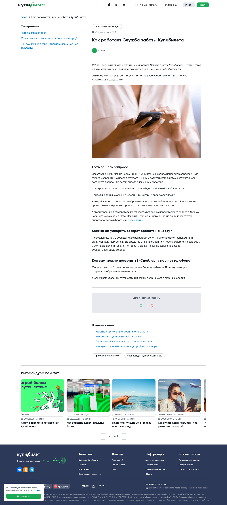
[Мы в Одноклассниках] (25, 469)
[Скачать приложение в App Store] (109, 5)
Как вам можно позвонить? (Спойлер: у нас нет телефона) (49, 45)
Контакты (82, 465)
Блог (24, 17)
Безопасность (151, 465)
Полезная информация (107, 26)
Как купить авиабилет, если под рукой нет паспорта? (128, 346)
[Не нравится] (152, 305)
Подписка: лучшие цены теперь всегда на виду (124, 341)
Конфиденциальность (155, 469)
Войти (203, 5)
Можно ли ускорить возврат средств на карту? (49, 38)
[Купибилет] (31, 5)
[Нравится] (141, 305)
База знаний (117, 460)
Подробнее (35, 490)
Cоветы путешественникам (171, 415)
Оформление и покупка (189, 460)
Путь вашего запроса (33, 33)
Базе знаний (135, 220)
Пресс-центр (84, 469)
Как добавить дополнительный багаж (118, 336)
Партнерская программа (89, 474)
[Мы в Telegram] (31, 469)
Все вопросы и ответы (189, 469)
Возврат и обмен (186, 465)
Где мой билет (118, 465)
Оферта (148, 474)
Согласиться (24, 496)
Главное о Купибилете (88, 460)
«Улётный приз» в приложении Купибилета (122, 331)
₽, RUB (188, 5)
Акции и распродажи (154, 460)
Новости (26, 415)
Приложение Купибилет (108, 355)
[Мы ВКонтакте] (19, 469)
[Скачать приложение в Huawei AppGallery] (124, 5)
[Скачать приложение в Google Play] (117, 5)
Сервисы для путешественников (144, 355)
